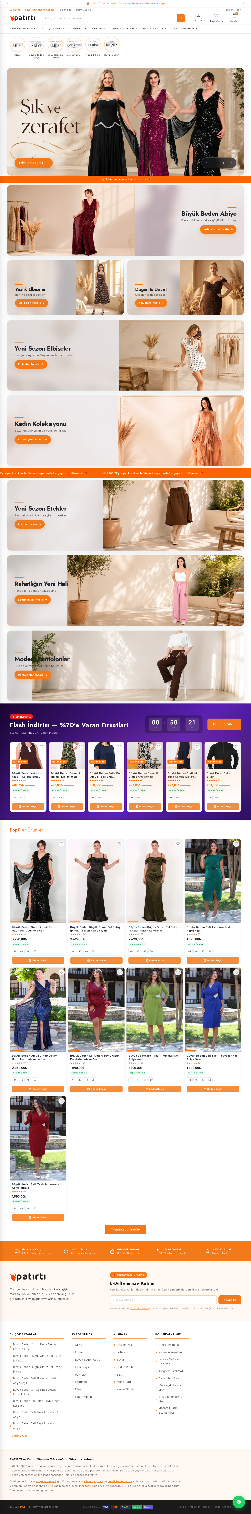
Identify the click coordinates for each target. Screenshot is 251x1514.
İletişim (122, 1352)
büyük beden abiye (120, 1481)
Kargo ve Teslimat (171, 1371)
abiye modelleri (46, 1481)
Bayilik (121, 1359)
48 (28, 951)
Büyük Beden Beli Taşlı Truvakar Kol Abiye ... (36, 1414)
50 (35, 951)
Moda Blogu (125, 1382)
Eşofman (81, 1382)
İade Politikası (223, 1507)
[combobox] (113, 18)
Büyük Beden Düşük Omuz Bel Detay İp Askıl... (37, 1358)
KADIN (115, 28)
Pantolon (81, 1374)
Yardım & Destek (83, 9)
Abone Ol (230, 1299)
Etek (78, 1389)
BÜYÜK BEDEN (94, 28)
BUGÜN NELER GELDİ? (26, 28)
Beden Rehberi (126, 1367)
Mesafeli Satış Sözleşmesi (168, 1410)
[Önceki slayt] (206, 162)
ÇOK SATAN (56, 28)
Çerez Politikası (169, 1378)
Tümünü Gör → (224, 724)
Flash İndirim (83, 1397)
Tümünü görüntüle (125, 1229)
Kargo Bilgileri (126, 1389)
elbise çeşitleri (93, 1481)
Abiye (78, 1345)
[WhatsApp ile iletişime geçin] (239, 1502)
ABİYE (76, 28)
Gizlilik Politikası (139, 1308)
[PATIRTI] (23, 18)
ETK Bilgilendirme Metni (170, 1399)
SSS (119, 1374)
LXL (216, 797)
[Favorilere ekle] (41, 747)
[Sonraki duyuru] (243, 3)
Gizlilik (182, 1507)
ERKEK (130, 28)
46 (21, 951)
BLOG (165, 28)
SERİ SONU (150, 28)
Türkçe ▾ (229, 9)
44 (60, 797)
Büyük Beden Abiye (87, 1359)
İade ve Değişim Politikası (169, 1362)
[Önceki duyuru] (7, 3)
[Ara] (181, 18)
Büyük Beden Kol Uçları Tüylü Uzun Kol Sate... (36, 1403)
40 (15, 797)
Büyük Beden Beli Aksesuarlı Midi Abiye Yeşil (34, 1381)
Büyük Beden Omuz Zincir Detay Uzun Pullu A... (34, 1347)
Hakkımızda (64, 9)
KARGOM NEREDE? (186, 28)
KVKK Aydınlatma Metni (170, 1388)
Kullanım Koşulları (170, 1352)
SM (209, 797)
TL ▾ (239, 9)
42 (21, 797)
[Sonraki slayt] (231, 162)
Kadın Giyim (83, 1367)
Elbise (79, 1352)
